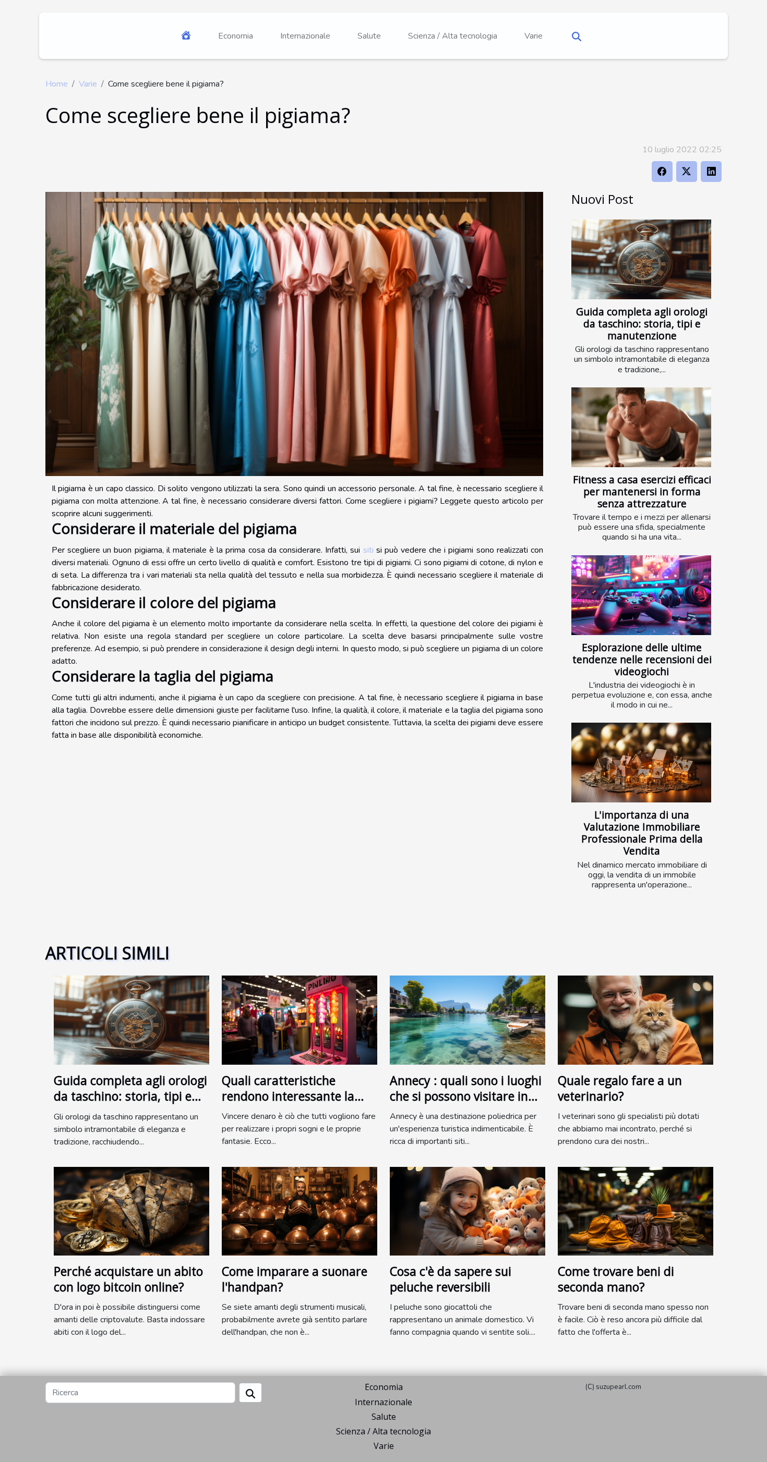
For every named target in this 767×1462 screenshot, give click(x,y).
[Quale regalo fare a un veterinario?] (635, 1019)
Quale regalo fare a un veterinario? (620, 1088)
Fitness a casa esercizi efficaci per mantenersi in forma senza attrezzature (642, 491)
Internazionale (305, 36)
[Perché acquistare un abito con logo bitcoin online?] (131, 1210)
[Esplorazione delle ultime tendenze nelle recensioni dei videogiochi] (641, 595)
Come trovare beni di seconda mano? (616, 1279)
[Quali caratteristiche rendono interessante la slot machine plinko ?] (299, 1019)
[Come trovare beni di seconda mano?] (635, 1210)
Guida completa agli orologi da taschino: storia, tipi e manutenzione (642, 323)
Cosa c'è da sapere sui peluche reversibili (450, 1279)
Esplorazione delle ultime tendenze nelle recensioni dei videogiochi (642, 659)
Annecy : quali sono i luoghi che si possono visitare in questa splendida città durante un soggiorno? (466, 1104)
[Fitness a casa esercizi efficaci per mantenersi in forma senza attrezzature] (641, 427)
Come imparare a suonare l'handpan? (294, 1279)
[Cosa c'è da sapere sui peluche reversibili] (467, 1210)
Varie (533, 36)
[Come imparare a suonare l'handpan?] (299, 1210)
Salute (369, 36)
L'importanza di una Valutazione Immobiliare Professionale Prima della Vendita (642, 833)
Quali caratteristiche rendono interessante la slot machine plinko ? (288, 1096)
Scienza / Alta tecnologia (452, 36)
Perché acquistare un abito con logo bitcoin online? (128, 1279)
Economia (235, 36)
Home (56, 84)
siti (368, 550)
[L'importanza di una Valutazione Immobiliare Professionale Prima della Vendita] (641, 762)
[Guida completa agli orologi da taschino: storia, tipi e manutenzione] (641, 259)
